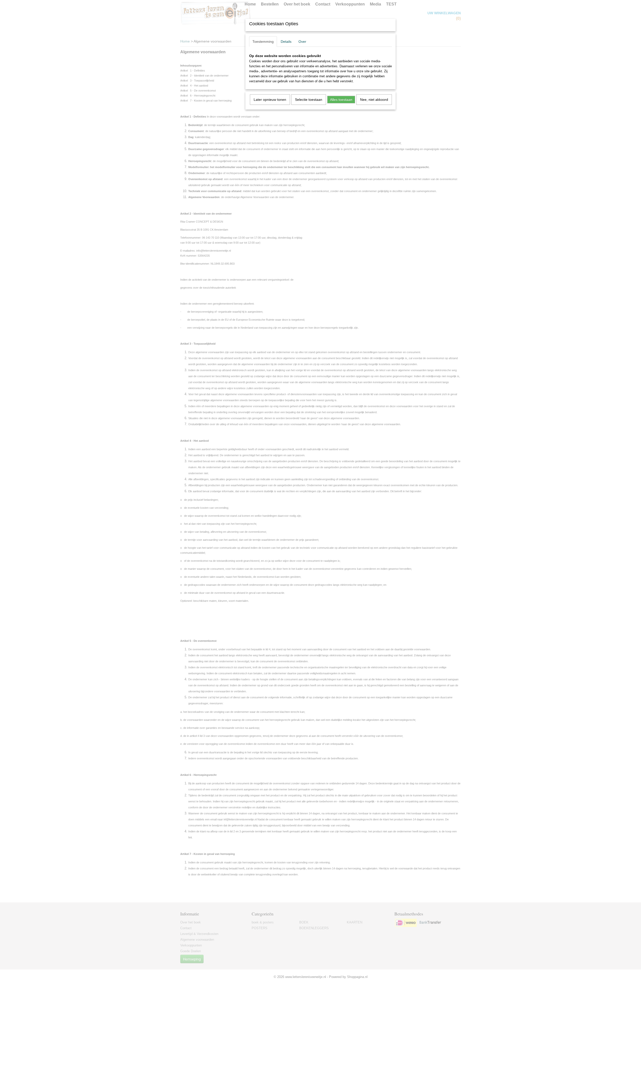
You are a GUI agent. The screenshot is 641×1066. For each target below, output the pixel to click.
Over (302, 42)
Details (286, 42)
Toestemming (263, 42)
